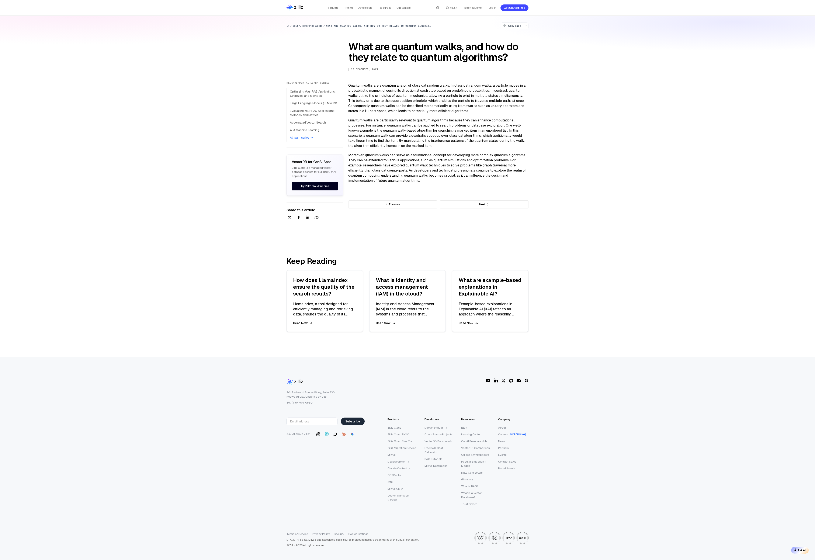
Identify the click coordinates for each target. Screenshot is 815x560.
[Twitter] (503, 380)
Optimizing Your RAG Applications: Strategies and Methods (312, 94)
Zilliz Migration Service (402, 448)
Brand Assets (506, 468)
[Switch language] (437, 7)
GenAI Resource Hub (474, 441)
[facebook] (298, 218)
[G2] (526, 380)
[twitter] (290, 218)
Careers (503, 434)
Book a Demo (473, 8)
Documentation (434, 427)
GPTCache (394, 475)
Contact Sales (507, 461)
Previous (394, 204)
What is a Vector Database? (471, 495)
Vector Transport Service (398, 498)
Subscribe (352, 421)
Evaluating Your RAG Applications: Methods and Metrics (312, 113)
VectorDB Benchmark (438, 441)
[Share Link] (316, 218)
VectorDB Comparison (475, 448)
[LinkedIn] (496, 380)
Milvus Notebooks (435, 466)
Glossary (467, 479)
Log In (492, 8)
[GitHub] (511, 380)
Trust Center (469, 504)
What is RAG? (470, 486)
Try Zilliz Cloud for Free (315, 186)
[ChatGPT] (318, 434)
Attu (390, 482)
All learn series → (301, 137)
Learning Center (471, 434)
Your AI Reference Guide (307, 26)
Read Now (300, 323)
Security (339, 534)
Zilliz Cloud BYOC (398, 434)
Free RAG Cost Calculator (433, 450)
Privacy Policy (321, 534)
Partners (503, 448)
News (501, 441)
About (502, 427)
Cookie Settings (358, 534)
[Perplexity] (327, 434)
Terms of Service (297, 534)
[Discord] (519, 380)
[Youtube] (488, 380)
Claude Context (397, 468)
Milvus (392, 455)
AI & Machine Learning (304, 130)
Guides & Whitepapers (475, 455)
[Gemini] (352, 434)
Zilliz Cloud (394, 427)
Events (502, 455)
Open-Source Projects (438, 434)
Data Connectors (472, 472)
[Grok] (335, 434)
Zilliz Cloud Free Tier (400, 441)
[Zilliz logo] (295, 7)
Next (482, 204)
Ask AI (802, 550)
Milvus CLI (394, 489)
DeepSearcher (397, 461)
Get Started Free (514, 8)
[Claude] (343, 434)
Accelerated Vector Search (308, 122)
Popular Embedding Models (473, 464)
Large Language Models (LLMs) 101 (313, 103)
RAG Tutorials (433, 459)
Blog (464, 427)
